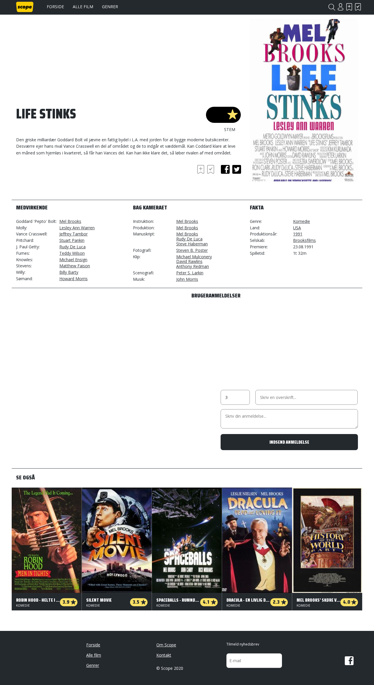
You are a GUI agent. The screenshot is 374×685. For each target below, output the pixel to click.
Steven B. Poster (192, 250)
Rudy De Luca (72, 246)
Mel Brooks (70, 221)
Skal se (349, 7)
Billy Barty (68, 272)
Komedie (301, 221)
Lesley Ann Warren (77, 227)
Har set (358, 7)
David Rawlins (189, 261)
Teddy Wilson (72, 253)
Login (340, 7)
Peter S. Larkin (189, 273)
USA (297, 227)
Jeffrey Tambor (73, 234)
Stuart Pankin (71, 240)
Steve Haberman (192, 244)
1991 (297, 234)
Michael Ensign (73, 259)
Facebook (349, 660)
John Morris (187, 279)
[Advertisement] (63, 179)
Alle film (83, 6)
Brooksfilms (304, 240)
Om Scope (166, 645)
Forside (55, 6)
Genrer (110, 6)
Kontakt (163, 655)
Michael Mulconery (194, 256)
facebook (225, 169)
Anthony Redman (192, 266)
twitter (236, 169)
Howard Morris (73, 278)
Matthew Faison (74, 266)
